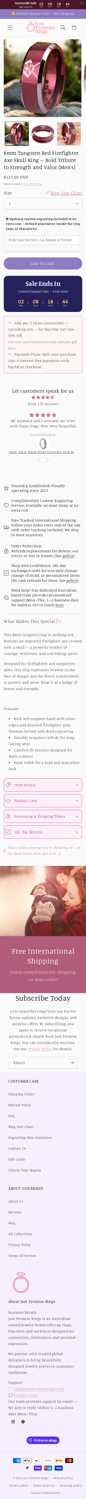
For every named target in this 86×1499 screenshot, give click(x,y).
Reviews (14, 1212)
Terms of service (44, 1485)
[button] (10, 27)
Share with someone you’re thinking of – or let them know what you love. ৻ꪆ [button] (44, 850)
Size (43, 193)
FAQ (11, 1116)
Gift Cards (16, 1159)
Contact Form (26, 1395)
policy (68, 555)
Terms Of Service (22, 1255)
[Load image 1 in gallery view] (17, 134)
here (60, 604)
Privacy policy (18, 1485)
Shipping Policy (21, 1094)
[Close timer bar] (81, 3)
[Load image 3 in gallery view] (69, 134)
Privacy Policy (40, 1048)
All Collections (20, 1234)
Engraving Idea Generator (30, 1137)
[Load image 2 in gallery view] (43, 134)
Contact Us (17, 1148)
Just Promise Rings (35, 1478)
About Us (15, 1201)
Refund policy (63, 1478)
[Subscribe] (71, 1063)
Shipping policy (71, 1485)
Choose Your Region (24, 1170)
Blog (12, 1223)
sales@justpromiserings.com (39, 1388)
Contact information (45, 1492)
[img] (43, 397)
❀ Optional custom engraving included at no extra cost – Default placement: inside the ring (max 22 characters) (43, 224)
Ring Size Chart (21, 1127)
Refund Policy (19, 1105)
